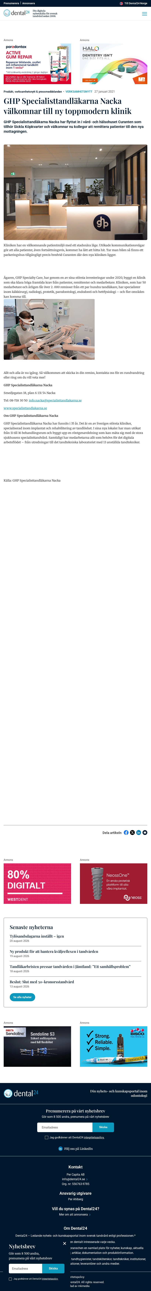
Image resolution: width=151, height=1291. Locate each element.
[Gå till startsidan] (21, 1093)
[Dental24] (37, 883)
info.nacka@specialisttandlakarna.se (55, 400)
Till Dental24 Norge (135, 3)
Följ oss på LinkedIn (78, 1149)
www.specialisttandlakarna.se (25, 408)
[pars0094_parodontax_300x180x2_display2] (37, 64)
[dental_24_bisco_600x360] (113, 1046)
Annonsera (28, 3)
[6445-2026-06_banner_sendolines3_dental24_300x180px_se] (37, 1046)
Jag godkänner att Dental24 (77, 1137)
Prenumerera (11, 3)
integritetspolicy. (94, 1137)
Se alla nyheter (22, 997)
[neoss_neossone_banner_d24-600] (113, 883)
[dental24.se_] (113, 64)
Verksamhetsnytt (79, 91)
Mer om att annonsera (73, 1214)
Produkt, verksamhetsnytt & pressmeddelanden (33, 91)
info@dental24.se (73, 1179)
